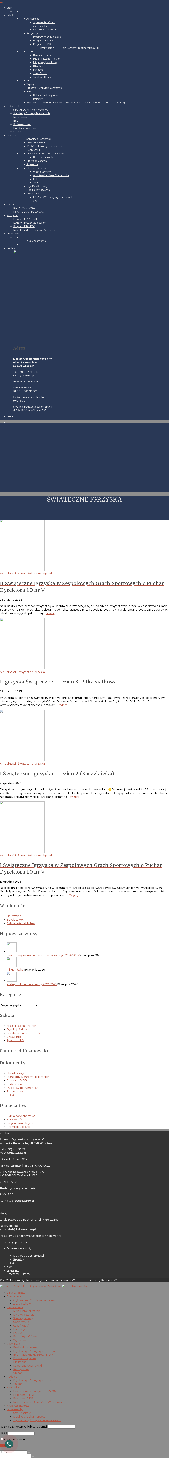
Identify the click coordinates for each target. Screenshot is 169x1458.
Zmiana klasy (15, 1091)
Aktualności (33, 18)
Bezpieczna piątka (43, 157)
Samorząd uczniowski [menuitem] (27, 1365)
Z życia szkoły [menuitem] (22, 1303)
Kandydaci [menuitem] (13, 1387)
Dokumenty (14, 106)
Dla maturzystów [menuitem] (24, 1358)
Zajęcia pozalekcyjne (20, 1123)
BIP (28, 91)
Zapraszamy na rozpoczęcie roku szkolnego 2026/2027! (43, 955)
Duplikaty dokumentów (26, 128)
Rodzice (11, 204)
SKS (35, 200)
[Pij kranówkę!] (88, 962)
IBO (28, 80)
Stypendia (32, 164)
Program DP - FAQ (24, 226)
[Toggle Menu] (1, 2)
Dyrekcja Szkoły (42, 55)
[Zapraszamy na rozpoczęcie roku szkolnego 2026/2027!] (88, 947)
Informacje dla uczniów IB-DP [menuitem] (33, 1354)
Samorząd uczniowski (38, 138)
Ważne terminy (42, 171)
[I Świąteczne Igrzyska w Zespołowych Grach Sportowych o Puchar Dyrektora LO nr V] (84, 827)
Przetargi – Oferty (18, 1274)
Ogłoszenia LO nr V (44, 22)
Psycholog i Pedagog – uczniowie (45, 153)
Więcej (50, 613)
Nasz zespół (14, 1119)
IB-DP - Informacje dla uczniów (44, 146)
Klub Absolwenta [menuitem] (18, 1405)
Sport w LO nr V (42, 77)
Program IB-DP (17, 1080)
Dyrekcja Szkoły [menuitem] (23, 1314)
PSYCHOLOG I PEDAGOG (28, 211)
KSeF (10, 1266)
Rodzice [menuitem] (12, 1376)
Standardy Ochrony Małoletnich (31, 113)
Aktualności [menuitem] (14, 1296)
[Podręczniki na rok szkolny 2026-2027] (88, 977)
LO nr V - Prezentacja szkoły (29, 222)
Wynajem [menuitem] (19, 1340)
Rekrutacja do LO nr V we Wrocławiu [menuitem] (37, 1402)
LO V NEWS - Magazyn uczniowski (53, 197)
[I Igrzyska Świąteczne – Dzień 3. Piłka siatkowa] (84, 644)
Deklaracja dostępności (46, 95)
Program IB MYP (43, 40)
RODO (17, 131)
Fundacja (38, 69)
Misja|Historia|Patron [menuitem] (26, 1311)
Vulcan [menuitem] (18, 1373)
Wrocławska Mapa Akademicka (51, 175)
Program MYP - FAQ (25, 219)
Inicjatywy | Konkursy (45, 62)
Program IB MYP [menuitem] (24, 1394)
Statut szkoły (15, 1073)
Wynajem (32, 84)
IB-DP (16, 120)
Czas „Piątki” (14, 1036)
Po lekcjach (33, 193)
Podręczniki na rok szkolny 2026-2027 (32, 984)
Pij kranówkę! (15, 969)
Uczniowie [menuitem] (13, 1343)
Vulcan (10, 416)
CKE (35, 179)
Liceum (30, 51)
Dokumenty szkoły (19, 1248)
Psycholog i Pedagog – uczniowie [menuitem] (35, 1351)
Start (9, 7)
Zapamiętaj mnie (14, 1439)
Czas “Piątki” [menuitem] (21, 1325)
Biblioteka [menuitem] (19, 1362)
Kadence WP (110, 1280)
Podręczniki (33, 149)
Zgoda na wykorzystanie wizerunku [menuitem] (37, 1420)
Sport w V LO (15, 1040)
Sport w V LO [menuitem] (22, 1322)
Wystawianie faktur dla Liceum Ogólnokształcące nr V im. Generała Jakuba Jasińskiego (76, 102)
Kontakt (11, 248)
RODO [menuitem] (17, 1332)
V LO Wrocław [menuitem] (16, 1292)
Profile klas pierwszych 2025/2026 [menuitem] (35, 1391)
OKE (35, 182)
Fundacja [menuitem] (19, 1329)
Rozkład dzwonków (37, 142)
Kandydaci (12, 215)
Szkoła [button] (10, 15)
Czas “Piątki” (40, 73)
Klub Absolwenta (36, 240)
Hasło (3, 1432)
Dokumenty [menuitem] (15, 1409)
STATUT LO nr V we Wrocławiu (31, 109)
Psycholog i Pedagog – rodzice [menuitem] (33, 1380)
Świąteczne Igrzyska (40, 573)
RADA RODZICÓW (24, 208)
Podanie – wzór (17, 1084)
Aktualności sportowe (21, 1116)
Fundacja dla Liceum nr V (23, 1033)
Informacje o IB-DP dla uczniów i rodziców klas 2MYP (70, 47)
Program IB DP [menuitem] (23, 1398)
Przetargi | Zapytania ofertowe (44, 87)
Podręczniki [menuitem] (21, 1369)
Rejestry (38, 98)
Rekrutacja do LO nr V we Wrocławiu (34, 230)
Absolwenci (13, 233)
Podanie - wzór (22, 124)
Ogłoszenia (14, 916)
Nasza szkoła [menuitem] (15, 1307)
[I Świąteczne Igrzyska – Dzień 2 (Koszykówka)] (84, 736)
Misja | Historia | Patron (21, 1025)
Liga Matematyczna (38, 189)
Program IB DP (42, 44)
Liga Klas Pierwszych (38, 186)
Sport (21, 573)
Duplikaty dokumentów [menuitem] (29, 1416)
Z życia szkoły (41, 26)
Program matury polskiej (47, 36)
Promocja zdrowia (36, 160)
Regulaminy (20, 117)
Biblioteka (38, 66)
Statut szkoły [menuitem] (22, 1413)
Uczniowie (12, 135)
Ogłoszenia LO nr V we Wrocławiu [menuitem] (35, 1300)
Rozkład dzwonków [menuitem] (26, 1347)
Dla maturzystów (36, 168)
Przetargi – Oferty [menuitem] (25, 1336)
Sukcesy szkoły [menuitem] (23, 1318)
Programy (32, 33)
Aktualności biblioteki (45, 29)
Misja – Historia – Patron (46, 58)
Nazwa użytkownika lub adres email (24, 1426)
